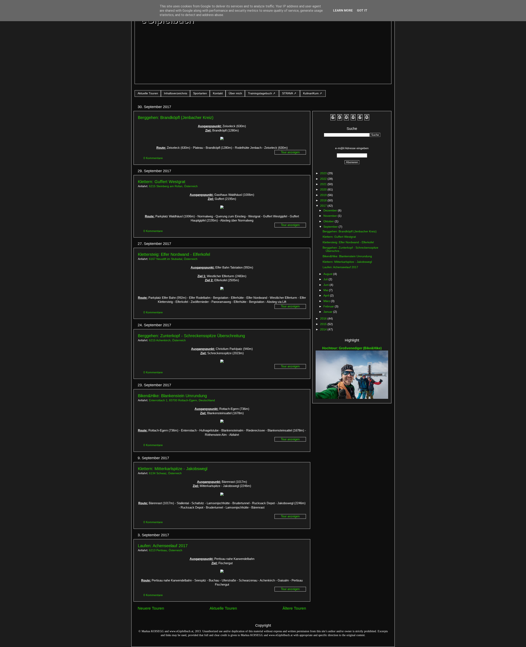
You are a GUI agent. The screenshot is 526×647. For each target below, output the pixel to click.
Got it (362, 10)
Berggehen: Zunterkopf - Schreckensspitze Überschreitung (191, 335)
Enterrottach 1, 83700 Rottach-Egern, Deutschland (182, 400)
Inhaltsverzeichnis (175, 93)
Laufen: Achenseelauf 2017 (163, 545)
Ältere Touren (294, 608)
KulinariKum (311, 93)
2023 (324, 173)
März (327, 301)
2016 (324, 318)
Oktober (329, 221)
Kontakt (218, 93)
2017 (324, 205)
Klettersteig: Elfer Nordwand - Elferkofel (174, 254)
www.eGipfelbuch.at (181, 631)
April (326, 295)
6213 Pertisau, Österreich (165, 550)
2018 (324, 200)
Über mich (235, 93)
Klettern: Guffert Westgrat (161, 181)
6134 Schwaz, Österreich (165, 473)
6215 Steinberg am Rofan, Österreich (173, 186)
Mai (326, 290)
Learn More (343, 10)
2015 (324, 324)
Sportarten (200, 93)
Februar (329, 306)
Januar (328, 311)
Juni (326, 284)
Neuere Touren (151, 608)
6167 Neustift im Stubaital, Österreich (173, 259)
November (330, 215)
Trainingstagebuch (260, 93)
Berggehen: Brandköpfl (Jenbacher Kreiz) (175, 117)
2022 (324, 178)
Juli (326, 279)
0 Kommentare (153, 158)
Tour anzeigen (290, 152)
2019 (324, 195)
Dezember (330, 210)
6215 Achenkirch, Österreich (167, 340)
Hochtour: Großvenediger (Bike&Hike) (352, 348)
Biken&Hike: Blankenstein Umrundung (172, 395)
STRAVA (287, 93)
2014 (324, 329)
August (328, 274)
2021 (324, 184)
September (331, 226)
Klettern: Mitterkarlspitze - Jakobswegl (172, 468)
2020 (324, 189)
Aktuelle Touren (148, 93)
